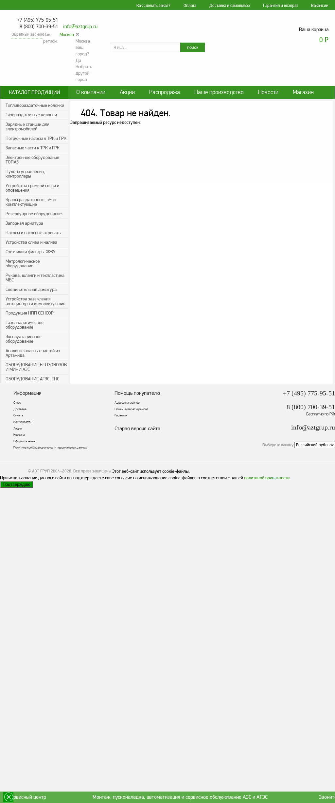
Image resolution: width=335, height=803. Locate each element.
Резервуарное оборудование (34, 214)
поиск (192, 47)
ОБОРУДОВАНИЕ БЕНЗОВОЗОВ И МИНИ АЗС (36, 367)
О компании (90, 92)
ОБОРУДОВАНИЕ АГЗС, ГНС (32, 379)
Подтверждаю (16, 484)
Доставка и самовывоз (229, 5)
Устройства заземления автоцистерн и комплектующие (35, 301)
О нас (17, 403)
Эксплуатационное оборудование (24, 339)
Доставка (19, 409)
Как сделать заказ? (153, 5)
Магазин (303, 92)
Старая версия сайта (137, 429)
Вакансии (319, 5)
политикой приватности (267, 478)
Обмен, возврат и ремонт (131, 409)
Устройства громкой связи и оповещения (32, 188)
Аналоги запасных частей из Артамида (33, 353)
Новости (268, 92)
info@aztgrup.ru (80, 26)
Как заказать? (22, 422)
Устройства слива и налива (31, 242)
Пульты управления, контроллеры (25, 174)
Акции (127, 92)
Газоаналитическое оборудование (25, 325)
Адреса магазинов (127, 403)
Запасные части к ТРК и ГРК (33, 148)
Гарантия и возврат (280, 5)
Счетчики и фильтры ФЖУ (30, 252)
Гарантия (121, 415)
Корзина (19, 435)
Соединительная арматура (31, 289)
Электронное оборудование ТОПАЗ (32, 160)
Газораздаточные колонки (31, 115)
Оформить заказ (24, 441)
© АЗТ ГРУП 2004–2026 (49, 471)
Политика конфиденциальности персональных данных (50, 447)
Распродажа (164, 92)
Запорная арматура (24, 223)
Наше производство (219, 92)
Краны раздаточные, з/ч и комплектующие (31, 202)
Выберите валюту (277, 445)
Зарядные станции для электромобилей (27, 127)
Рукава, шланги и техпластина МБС (35, 278)
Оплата (190, 5)
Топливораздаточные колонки (35, 105)
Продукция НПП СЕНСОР (30, 313)
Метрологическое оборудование (23, 263)
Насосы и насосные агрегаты (34, 233)
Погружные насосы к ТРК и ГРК (36, 138)
